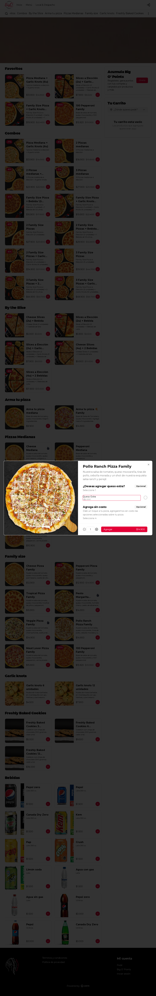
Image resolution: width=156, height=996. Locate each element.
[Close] (148, 464)
